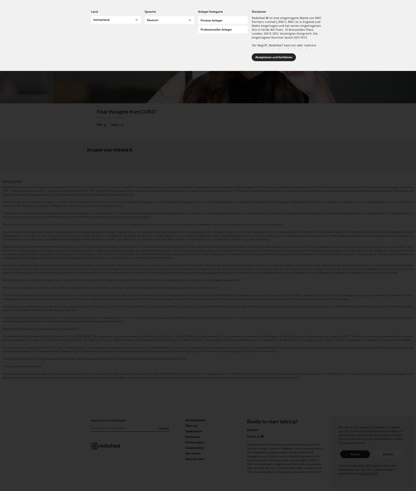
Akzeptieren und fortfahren (273, 57)
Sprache (150, 11)
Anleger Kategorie (210, 11)
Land (94, 11)
